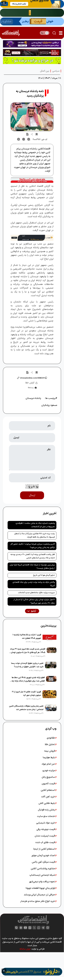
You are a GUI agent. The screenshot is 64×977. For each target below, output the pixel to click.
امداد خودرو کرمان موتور (43, 855)
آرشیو (33, 611)
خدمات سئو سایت (46, 816)
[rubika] (21, 927)
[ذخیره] (36, 134)
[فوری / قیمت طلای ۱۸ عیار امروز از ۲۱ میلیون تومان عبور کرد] (49, 695)
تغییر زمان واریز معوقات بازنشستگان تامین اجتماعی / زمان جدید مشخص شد (26, 708)
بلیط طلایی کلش (47, 803)
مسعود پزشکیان (49, 405)
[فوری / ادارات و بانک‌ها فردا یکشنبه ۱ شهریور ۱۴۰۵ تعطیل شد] (49, 638)
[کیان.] (32, 21)
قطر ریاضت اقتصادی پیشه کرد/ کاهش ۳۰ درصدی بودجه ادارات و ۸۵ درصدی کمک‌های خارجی (32, 556)
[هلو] (32, 180)
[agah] (32, 4)
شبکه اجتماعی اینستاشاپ (42, 875)
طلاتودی (51, 738)
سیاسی (56, 71)
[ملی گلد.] (32, 13)
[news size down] (29, 139)
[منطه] (32, 52)
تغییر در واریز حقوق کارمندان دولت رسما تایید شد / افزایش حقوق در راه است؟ (27, 665)
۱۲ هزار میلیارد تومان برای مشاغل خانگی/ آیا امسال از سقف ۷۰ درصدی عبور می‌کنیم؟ (34, 601)
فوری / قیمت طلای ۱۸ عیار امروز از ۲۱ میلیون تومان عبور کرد (26, 693)
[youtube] (25, 927)
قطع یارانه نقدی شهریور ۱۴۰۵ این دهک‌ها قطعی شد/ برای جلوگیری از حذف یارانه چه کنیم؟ (28, 679)
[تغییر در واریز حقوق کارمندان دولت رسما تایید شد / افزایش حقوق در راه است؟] (50, 667)
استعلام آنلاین (48, 790)
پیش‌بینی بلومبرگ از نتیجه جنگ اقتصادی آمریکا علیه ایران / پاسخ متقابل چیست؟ (32, 566)
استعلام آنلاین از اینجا (44, 849)
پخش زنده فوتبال (47, 810)
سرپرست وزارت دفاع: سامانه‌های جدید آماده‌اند (36, 592)
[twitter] (34, 927)
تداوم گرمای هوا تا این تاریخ (44, 575)
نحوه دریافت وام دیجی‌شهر (42, 881)
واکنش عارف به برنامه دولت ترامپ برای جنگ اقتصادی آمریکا (34, 584)
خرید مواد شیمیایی (46, 823)
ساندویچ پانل (49, 777)
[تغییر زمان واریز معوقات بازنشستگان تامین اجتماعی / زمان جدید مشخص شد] (50, 709)
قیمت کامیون (49, 783)
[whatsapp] (39, 927)
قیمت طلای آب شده (46, 842)
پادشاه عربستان (33, 398)
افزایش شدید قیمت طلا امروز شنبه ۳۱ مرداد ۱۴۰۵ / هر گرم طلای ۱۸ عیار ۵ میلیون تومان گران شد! (27, 651)
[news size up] (18, 139)
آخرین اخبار (49, 513)
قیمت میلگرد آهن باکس (44, 862)
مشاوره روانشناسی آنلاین (43, 868)
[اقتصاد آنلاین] (10, 32)
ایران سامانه (24, 949)
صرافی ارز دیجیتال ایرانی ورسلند (40, 895)
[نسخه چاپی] (27, 134)
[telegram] (43, 927)
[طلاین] (32, 43)
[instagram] (30, 927)
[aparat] (48, 927)
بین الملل (44, 71)
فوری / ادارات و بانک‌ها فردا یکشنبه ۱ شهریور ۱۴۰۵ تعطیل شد (27, 636)
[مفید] (32, 972)
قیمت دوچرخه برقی (46, 829)
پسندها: (30, 387)
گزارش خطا (29, 382)
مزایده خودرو (49, 770)
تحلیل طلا (50, 744)
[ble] (16, 927)
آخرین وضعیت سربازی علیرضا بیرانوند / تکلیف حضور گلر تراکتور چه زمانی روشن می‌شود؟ (32, 546)
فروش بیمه (50, 751)
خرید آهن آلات (48, 796)
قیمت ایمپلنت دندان (45, 836)
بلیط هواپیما (49, 757)
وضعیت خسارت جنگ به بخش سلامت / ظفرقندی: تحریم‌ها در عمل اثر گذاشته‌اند (35, 525)
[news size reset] (23, 139)
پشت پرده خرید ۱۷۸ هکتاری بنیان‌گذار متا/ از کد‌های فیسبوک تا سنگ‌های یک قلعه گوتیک (34, 535)
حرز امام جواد (49, 764)
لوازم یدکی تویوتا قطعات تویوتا (41, 888)
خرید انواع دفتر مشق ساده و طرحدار (38, 901)
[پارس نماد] (32, 60)
